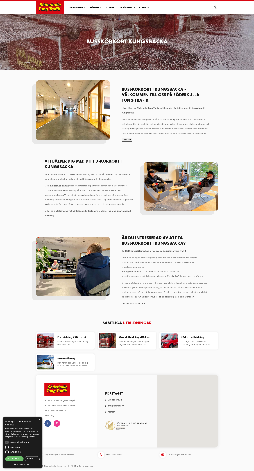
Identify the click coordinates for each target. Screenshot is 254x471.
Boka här (127, 139)
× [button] (39, 420)
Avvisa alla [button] (32, 459)
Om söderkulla (115, 399)
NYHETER (110, 7)
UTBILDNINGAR (76, 7)
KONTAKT (144, 7)
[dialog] (22, 442)
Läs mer (32, 436)
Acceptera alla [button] (14, 459)
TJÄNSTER (94, 7)
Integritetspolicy (116, 405)
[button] (187, 409)
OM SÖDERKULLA (127, 7)
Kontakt (111, 411)
